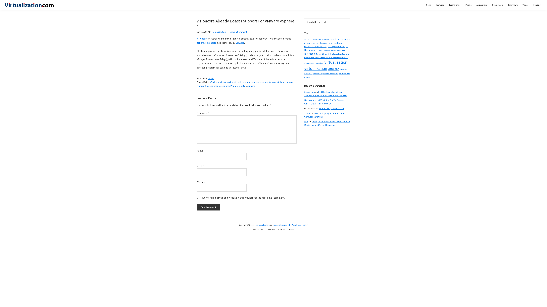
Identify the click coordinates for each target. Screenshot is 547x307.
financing (324, 47)
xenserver (346, 73)
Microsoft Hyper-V (322, 54)
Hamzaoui (309, 100)
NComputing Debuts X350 (331, 108)
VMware (240, 42)
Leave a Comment (238, 31)
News (211, 78)
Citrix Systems (345, 39)
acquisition (308, 40)
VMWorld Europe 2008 (330, 74)
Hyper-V (308, 50)
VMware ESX (344, 69)
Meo (306, 121)
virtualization (241, 82)
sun (325, 57)
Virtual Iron (320, 63)
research (307, 58)
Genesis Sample (263, 225)
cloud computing (323, 43)
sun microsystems (334, 58)
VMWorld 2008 (318, 73)
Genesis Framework (281, 225)
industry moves (321, 50)
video (346, 58)
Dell (332, 43)
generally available (206, 42)
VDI (342, 58)
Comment (203, 113)
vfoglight (214, 82)
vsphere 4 (251, 85)
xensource (308, 77)
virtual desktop (310, 63)
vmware (264, 82)
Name (201, 150)
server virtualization (317, 58)
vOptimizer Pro (226, 85)
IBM (313, 50)
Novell (332, 54)
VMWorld (308, 73)
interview (334, 50)
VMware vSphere (276, 82)
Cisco (331, 39)
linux (343, 50)
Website (201, 182)
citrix (336, 39)
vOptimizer (212, 85)
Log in (305, 225)
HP (347, 46)
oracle (336, 54)
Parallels (341, 54)
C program (309, 92)
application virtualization (321, 40)
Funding (331, 47)
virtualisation (226, 82)
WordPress (296, 225)
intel (328, 50)
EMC (319, 47)
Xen (341, 73)
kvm (339, 50)
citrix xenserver (310, 43)
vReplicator (240, 85)
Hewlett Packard (339, 47)
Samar (307, 113)
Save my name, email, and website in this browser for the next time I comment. (242, 197)
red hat (347, 54)
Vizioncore (202, 38)
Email (200, 166)
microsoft (309, 53)
